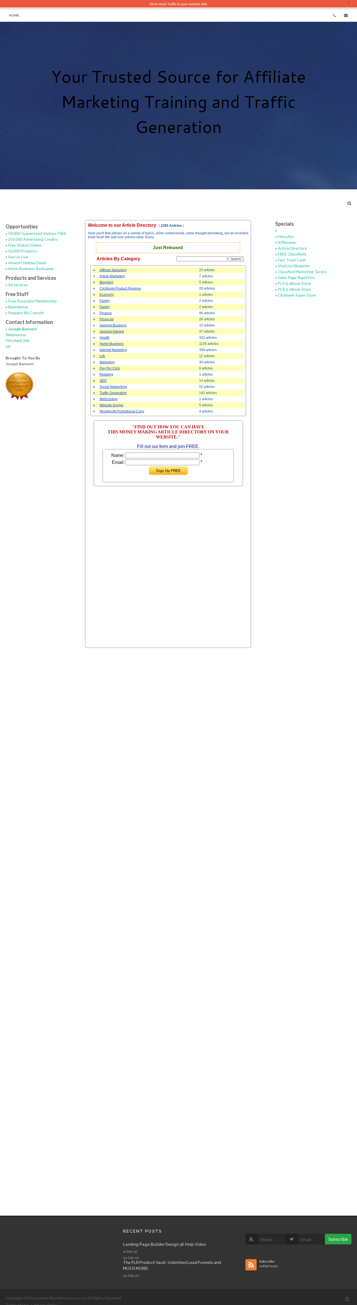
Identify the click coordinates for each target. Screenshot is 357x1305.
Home (14, 15)
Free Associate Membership (32, 301)
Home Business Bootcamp (31, 268)
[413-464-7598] (334, 15)
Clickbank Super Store (297, 295)
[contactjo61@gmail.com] (345, 15)
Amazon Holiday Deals (27, 262)
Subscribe (338, 1239)
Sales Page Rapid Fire (296, 277)
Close (348, 3)
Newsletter (18, 306)
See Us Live (18, 256)
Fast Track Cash (292, 259)
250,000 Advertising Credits (32, 239)
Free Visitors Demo (25, 245)
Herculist (286, 236)
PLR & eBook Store (294, 283)
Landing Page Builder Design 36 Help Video (164, 1244)
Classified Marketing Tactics (302, 271)
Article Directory (292, 248)
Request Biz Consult (26, 312)
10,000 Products (22, 251)
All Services (18, 284)
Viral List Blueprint (294, 265)
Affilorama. (287, 242)
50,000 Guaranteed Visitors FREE (37, 233)
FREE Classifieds (292, 254)
